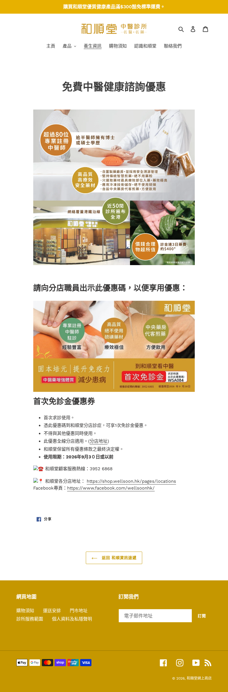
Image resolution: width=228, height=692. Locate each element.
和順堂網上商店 (199, 678)
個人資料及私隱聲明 (72, 619)
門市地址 (79, 610)
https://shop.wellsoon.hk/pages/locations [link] (131, 481)
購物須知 (25, 610)
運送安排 (52, 610)
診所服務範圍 (29, 619)
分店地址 (98, 441)
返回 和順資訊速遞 (118, 557)
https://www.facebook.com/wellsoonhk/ (111, 488)
